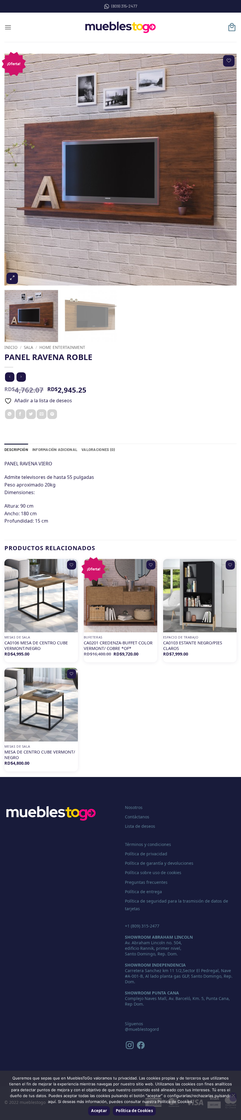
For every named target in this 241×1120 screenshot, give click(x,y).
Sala (28, 347)
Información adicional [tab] (54, 449)
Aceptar (99, 1110)
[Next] (224, 169)
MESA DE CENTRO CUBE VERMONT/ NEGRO (39, 754)
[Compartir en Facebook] (20, 414)
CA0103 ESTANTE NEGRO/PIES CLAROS (192, 645)
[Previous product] (21, 376)
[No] (233, 1097)
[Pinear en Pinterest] (52, 414)
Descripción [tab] (16, 449)
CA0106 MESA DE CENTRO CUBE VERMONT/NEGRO (36, 645)
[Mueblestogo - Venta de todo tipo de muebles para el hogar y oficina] (120, 27)
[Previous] (16, 169)
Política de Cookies (134, 1110)
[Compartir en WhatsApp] (10, 414)
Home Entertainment (62, 347)
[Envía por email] (41, 414)
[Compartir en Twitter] (31, 414)
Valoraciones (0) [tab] (98, 449)
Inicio (11, 347)
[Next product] (9, 376)
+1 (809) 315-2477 (142, 926)
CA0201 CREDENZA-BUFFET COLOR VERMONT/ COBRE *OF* (118, 645)
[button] (7, 27)
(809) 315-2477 (124, 6)
